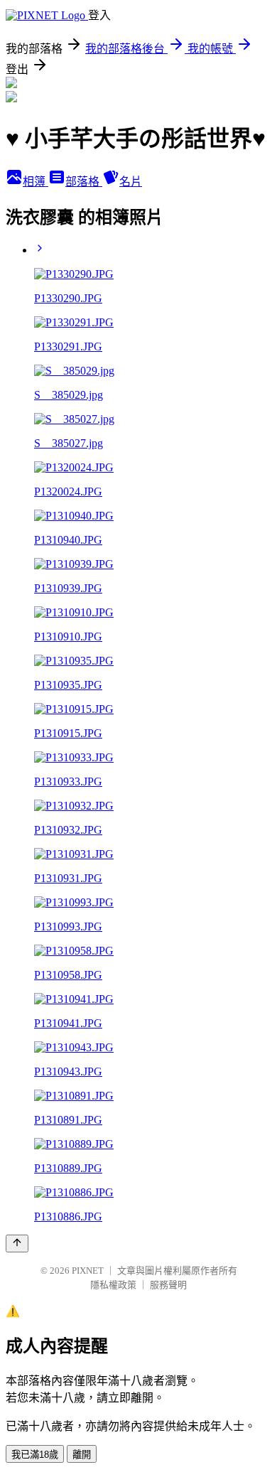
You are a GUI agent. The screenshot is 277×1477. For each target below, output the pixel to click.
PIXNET (88, 1270)
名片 (130, 182)
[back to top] (17, 1243)
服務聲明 (168, 1284)
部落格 (83, 182)
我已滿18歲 (34, 1454)
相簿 (35, 182)
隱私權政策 (113, 1284)
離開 (81, 1454)
